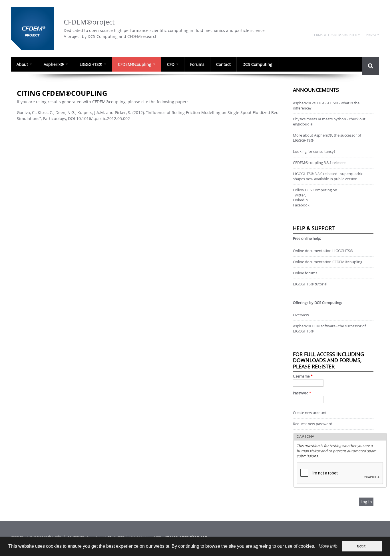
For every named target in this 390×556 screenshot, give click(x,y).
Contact (223, 64)
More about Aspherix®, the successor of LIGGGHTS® (327, 138)
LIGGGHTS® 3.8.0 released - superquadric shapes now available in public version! (328, 176)
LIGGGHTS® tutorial (310, 284)
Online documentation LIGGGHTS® (323, 250)
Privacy (372, 35)
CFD (171, 64)
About (23, 64)
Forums (197, 64)
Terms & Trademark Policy (336, 35)
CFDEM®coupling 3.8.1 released (320, 162)
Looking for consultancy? (314, 151)
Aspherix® (54, 64)
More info (328, 546)
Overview (301, 315)
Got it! (362, 546)
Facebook (301, 205)
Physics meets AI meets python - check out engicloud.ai (329, 122)
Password (302, 393)
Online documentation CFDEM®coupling (327, 261)
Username (303, 376)
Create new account (310, 412)
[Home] (34, 28)
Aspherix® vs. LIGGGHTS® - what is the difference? (326, 106)
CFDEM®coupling (135, 64)
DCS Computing (257, 64)
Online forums (305, 273)
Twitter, (299, 195)
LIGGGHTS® (91, 64)
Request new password (312, 423)
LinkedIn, (301, 200)
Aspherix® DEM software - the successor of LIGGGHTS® (329, 329)
